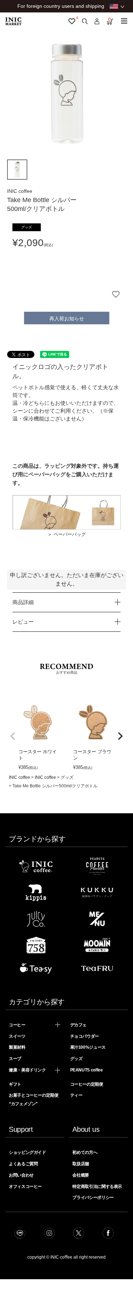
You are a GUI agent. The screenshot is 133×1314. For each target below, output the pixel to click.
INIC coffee (19, 777)
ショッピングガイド (27, 1152)
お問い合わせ (21, 1175)
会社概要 (80, 1175)
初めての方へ (84, 1152)
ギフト (15, 1084)
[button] (12, 736)
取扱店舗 (80, 1163)
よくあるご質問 (23, 1163)
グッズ (67, 777)
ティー (76, 1095)
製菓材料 (17, 1047)
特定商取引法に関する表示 (97, 1186)
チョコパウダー (84, 1036)
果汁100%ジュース (88, 1047)
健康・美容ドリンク (27, 1070)
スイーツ (17, 1036)
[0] (71, 21)
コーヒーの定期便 (86, 1084)
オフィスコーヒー (25, 1186)
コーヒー (17, 1024)
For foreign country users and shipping (60, 6)
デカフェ (78, 1024)
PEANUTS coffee (86, 1070)
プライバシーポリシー (92, 1197)
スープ (15, 1058)
